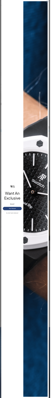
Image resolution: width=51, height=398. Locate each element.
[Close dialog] (47, 1)
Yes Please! (12, 208)
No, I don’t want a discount (12, 213)
